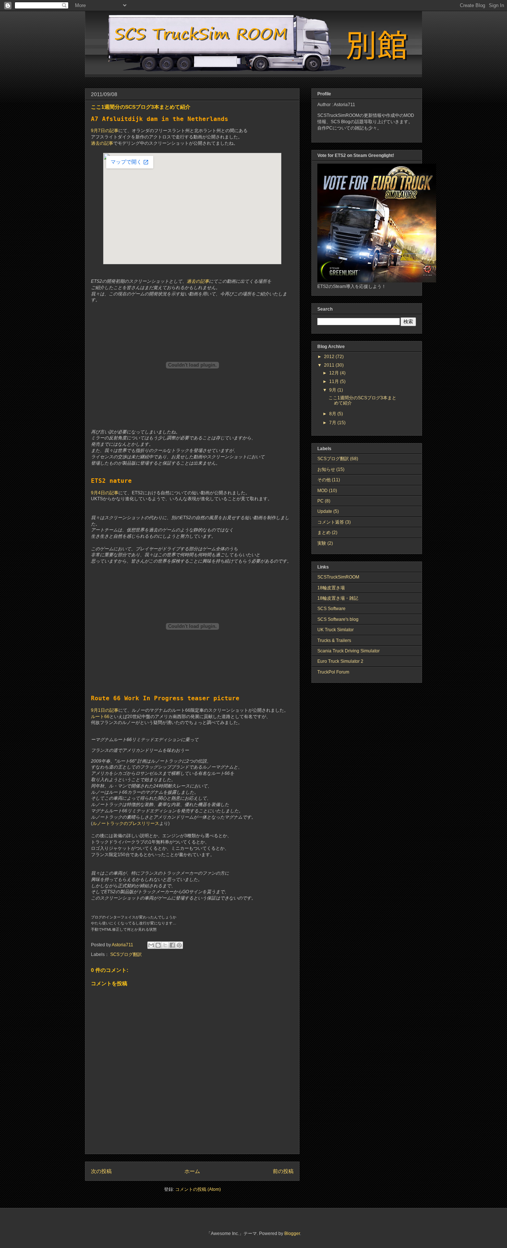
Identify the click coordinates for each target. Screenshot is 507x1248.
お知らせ (326, 469)
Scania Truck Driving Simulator (348, 651)
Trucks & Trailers (334, 640)
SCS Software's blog (338, 619)
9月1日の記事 (104, 710)
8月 (333, 413)
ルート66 (100, 716)
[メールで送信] (151, 945)
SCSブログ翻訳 (126, 954)
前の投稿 (283, 1171)
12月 (334, 373)
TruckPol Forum (333, 672)
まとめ (324, 532)
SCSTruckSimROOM (338, 577)
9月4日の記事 (104, 492)
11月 (334, 381)
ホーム (192, 1171)
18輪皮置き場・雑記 (337, 598)
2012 (330, 356)
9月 (333, 390)
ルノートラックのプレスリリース (125, 823)
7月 (333, 422)
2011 (330, 365)
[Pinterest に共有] (179, 945)
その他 (324, 479)
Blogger (292, 1233)
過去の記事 (102, 143)
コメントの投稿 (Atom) (198, 1189)
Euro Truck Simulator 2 (340, 661)
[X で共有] (165, 945)
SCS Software (331, 608)
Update (324, 511)
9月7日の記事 (104, 130)
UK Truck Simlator (335, 629)
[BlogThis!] (158, 945)
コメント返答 (330, 522)
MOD (322, 490)
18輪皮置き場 (331, 587)
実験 (321, 543)
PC (320, 501)
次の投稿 (101, 1171)
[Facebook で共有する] (172, 945)
